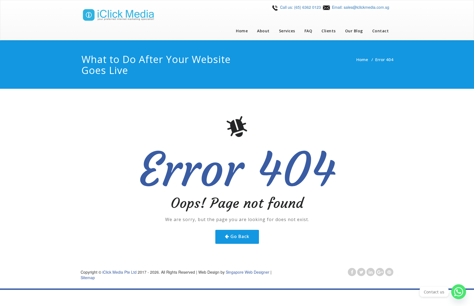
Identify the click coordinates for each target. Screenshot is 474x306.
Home (242, 30)
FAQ (308, 30)
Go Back (239, 236)
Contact (380, 30)
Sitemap (88, 277)
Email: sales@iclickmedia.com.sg (360, 7)
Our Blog (354, 30)
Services (287, 30)
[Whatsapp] (458, 291)
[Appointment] (122, 15)
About (263, 30)
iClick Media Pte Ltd (119, 272)
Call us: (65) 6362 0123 (300, 7)
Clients (328, 30)
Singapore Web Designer (247, 272)
